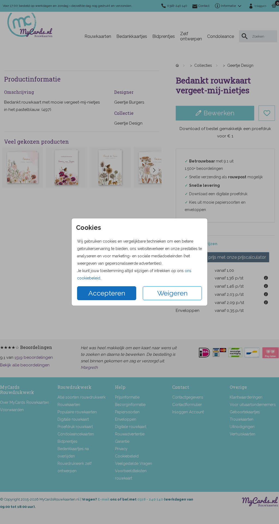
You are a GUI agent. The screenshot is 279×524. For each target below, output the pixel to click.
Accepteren (106, 293)
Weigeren (172, 293)
